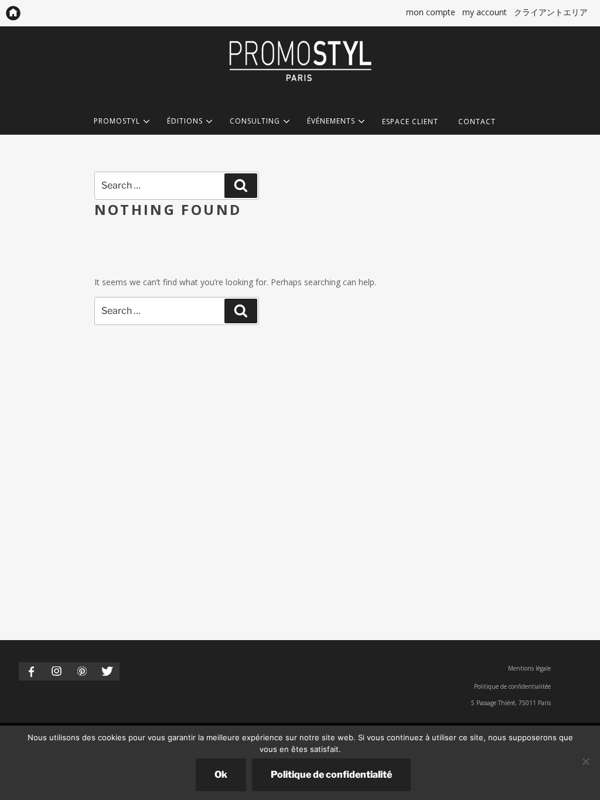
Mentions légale (529, 668)
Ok (220, 774)
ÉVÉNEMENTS (331, 122)
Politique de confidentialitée (512, 686)
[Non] (585, 761)
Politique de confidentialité (331, 774)
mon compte (430, 12)
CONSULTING (255, 122)
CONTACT (477, 122)
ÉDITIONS (185, 122)
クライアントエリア (551, 12)
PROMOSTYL (117, 122)
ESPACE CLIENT (410, 122)
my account (484, 12)
